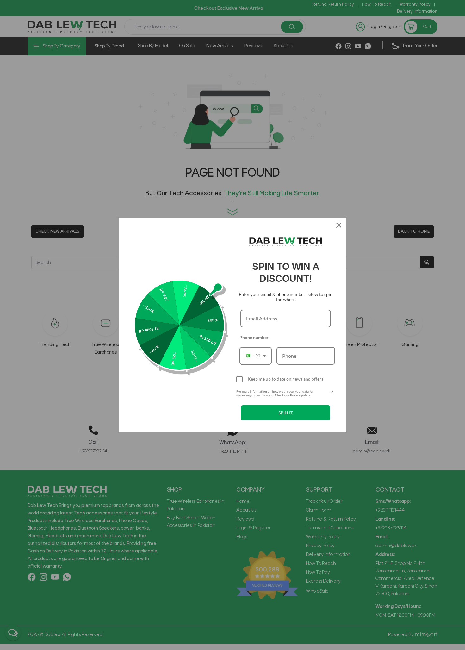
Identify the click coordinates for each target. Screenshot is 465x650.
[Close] (338, 225)
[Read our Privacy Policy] (331, 392)
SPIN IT (285, 412)
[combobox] (255, 355)
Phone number (254, 337)
